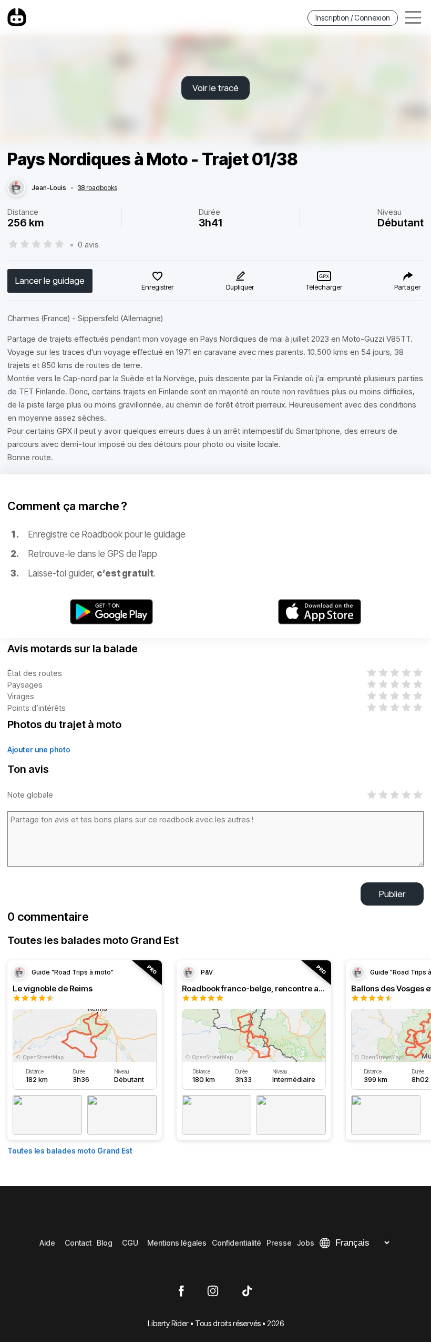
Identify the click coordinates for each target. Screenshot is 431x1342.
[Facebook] (181, 1291)
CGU (130, 1242)
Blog (104, 1242)
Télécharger (324, 287)
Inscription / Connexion (352, 17)
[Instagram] (213, 1291)
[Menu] (413, 17)
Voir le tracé (215, 88)
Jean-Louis (49, 188)
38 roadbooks (97, 188)
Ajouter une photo (38, 749)
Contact (78, 1242)
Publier (392, 894)
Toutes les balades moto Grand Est (69, 1150)
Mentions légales (177, 1242)
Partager (407, 287)
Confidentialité (236, 1242)
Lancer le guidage (50, 280)
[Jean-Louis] (16, 187)
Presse (279, 1242)
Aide (47, 1242)
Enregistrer (157, 287)
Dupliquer (240, 287)
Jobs (305, 1242)
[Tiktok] (247, 1291)
